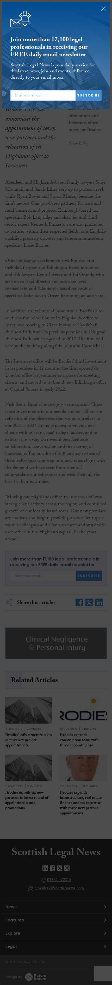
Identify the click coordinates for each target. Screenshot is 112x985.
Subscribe (88, 95)
